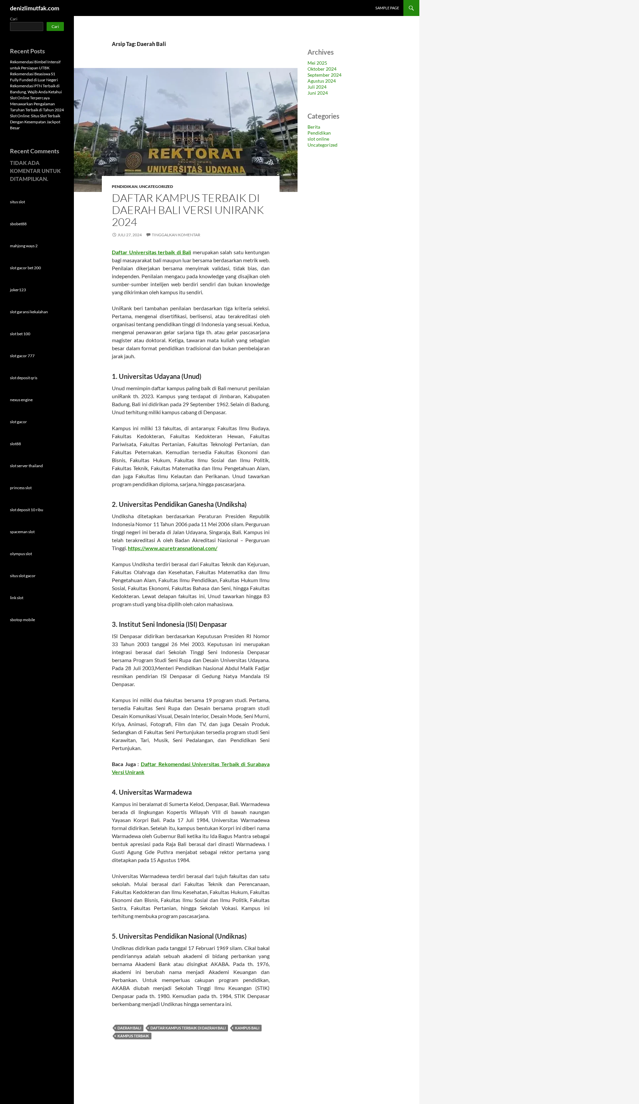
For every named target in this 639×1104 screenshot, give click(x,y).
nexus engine (21, 399)
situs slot (17, 201)
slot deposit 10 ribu (26, 509)
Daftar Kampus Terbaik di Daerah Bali (188, 1028)
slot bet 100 (20, 333)
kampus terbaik (133, 1036)
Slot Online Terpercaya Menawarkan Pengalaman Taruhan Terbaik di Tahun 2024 (37, 103)
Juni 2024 (318, 93)
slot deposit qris (23, 377)
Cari (13, 18)
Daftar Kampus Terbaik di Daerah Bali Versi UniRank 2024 (188, 210)
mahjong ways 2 (24, 245)
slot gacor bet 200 (25, 267)
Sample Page (387, 8)
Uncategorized (156, 186)
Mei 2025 (317, 63)
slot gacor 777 (22, 355)
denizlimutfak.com (34, 8)
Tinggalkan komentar (176, 234)
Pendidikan (124, 186)
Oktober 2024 (322, 69)
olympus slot (21, 553)
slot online (318, 139)
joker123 (18, 289)
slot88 (15, 443)
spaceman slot (22, 531)
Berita (314, 127)
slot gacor (18, 421)
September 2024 (324, 75)
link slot (16, 597)
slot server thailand (26, 465)
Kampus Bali (247, 1028)
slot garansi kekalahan (29, 311)
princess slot (21, 487)
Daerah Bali (129, 1028)
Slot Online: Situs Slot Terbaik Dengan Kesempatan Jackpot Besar (35, 121)
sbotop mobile (22, 619)
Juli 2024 (317, 87)
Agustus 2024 (322, 81)
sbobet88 (18, 223)
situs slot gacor (23, 575)
